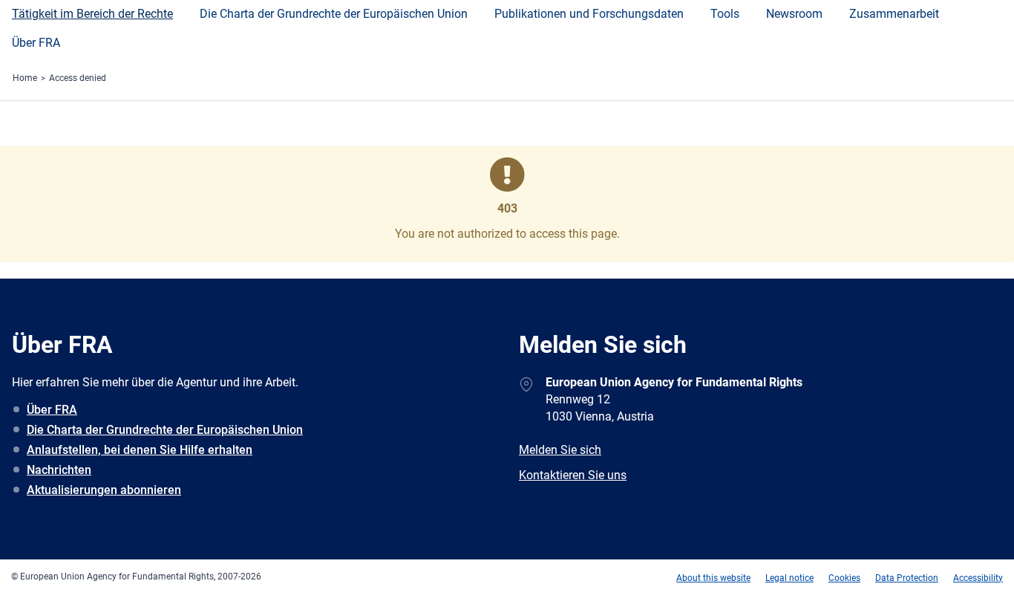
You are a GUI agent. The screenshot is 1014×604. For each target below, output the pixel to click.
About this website (713, 578)
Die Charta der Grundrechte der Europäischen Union (165, 430)
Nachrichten (59, 470)
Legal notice (789, 578)
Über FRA (36, 43)
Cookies (844, 578)
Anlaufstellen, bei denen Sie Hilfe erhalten (139, 450)
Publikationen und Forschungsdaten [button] (589, 14)
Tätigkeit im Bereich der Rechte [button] (92, 14)
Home (25, 78)
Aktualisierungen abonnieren (104, 490)
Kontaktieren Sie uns (573, 475)
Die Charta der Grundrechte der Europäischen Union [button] (334, 14)
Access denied (77, 78)
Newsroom (794, 14)
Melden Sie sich (560, 450)
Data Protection (906, 578)
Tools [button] (724, 14)
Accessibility (978, 578)
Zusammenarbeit (894, 14)
